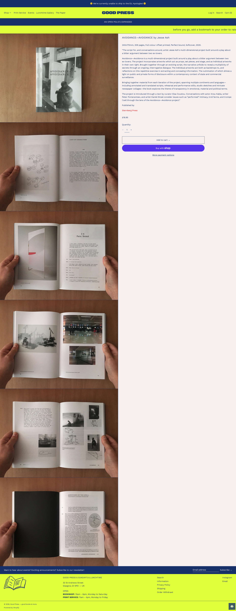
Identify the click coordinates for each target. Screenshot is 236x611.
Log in (211, 13)
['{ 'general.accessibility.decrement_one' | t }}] (123, 130)
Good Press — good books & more (23, 604)
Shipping (161, 588)
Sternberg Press (129, 110)
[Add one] (131, 130)
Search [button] (219, 13)
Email (225, 581)
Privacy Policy (163, 585)
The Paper (61, 13)
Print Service (20, 13)
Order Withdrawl (165, 592)
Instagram (227, 577)
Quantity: (126, 124)
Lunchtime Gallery (45, 13)
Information (163, 581)
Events (31, 13)
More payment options (163, 155)
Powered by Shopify (11, 608)
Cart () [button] (228, 13)
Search (160, 577)
